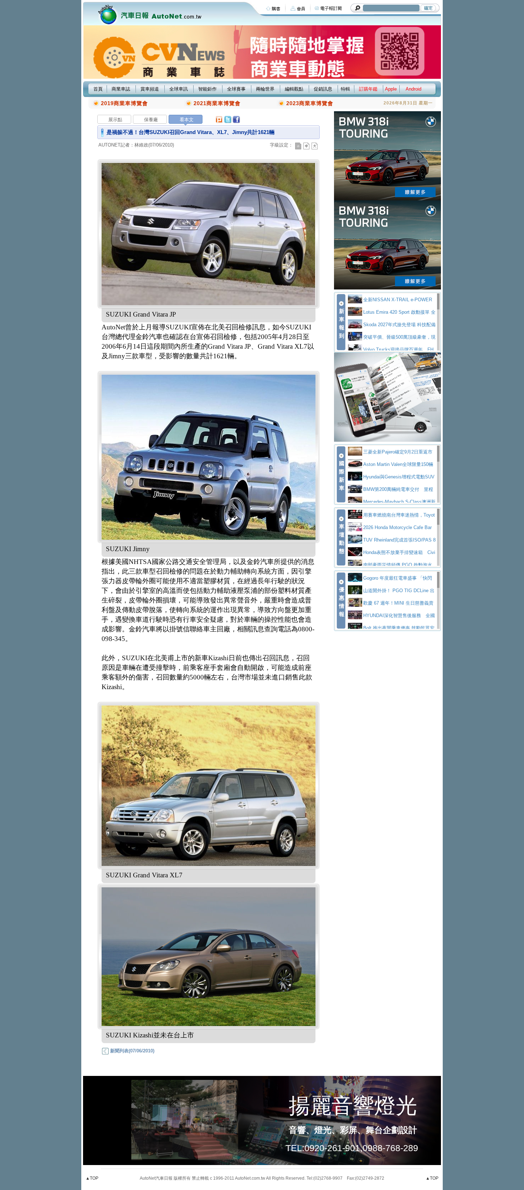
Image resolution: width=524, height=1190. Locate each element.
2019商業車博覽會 (124, 103)
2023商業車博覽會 (309, 103)
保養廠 (151, 119)
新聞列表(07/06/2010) (131, 1050)
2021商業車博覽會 (217, 103)
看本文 (187, 119)
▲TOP (92, 1178)
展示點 (115, 119)
